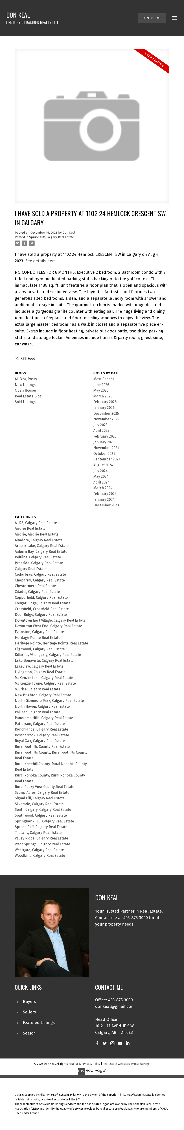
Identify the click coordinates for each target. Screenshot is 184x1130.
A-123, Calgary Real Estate (36, 523)
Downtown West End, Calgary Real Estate (48, 626)
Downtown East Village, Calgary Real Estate (50, 620)
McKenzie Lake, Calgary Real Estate (44, 678)
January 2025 (103, 442)
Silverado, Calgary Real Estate (39, 804)
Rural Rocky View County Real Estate (44, 787)
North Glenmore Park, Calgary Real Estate (49, 700)
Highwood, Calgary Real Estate (40, 649)
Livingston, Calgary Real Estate (40, 672)
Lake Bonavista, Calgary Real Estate (44, 660)
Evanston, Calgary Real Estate (39, 632)
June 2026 (101, 385)
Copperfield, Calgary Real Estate (41, 597)
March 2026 (102, 396)
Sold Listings (25, 402)
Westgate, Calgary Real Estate (39, 850)
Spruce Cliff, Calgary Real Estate (51, 237)
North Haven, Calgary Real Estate (42, 706)
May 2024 (101, 476)
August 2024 (103, 465)
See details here (40, 260)
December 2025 (106, 413)
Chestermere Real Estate (35, 586)
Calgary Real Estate (31, 569)
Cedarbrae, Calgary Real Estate (40, 574)
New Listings (25, 385)
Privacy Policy (91, 1063)
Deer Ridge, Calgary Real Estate (41, 614)
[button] (152, 18)
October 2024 (104, 453)
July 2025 (100, 425)
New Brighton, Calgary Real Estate (43, 695)
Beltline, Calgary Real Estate (38, 557)
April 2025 (101, 430)
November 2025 (106, 419)
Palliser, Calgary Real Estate (37, 712)
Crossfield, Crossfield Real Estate (42, 609)
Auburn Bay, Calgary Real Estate (41, 551)
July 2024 (100, 471)
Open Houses (26, 390)
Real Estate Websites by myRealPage (126, 1063)
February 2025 (104, 436)
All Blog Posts (26, 379)
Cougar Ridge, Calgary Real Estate (42, 603)
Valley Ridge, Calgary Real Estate (41, 838)
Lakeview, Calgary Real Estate (39, 666)
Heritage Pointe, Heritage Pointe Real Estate (51, 643)
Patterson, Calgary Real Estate (40, 724)
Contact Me (151, 18)
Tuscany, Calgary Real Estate (38, 833)
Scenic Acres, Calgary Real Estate (42, 792)
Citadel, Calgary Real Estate (37, 592)
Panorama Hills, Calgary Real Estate (44, 718)
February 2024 (105, 494)
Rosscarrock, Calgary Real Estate (42, 735)
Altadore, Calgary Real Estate (39, 540)
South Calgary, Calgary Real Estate (43, 809)
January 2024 (104, 499)
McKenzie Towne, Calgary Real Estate (45, 683)
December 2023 (106, 505)
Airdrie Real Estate (30, 528)
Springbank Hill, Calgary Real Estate (44, 821)
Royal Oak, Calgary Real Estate (40, 741)
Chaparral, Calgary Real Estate (40, 580)
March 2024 (102, 488)
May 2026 (101, 390)
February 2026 (105, 402)
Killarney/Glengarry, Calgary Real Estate (48, 655)
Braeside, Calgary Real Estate (39, 563)
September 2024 (106, 459)
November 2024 (106, 448)
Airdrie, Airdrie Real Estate (37, 534)
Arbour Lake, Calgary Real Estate (42, 546)
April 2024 (101, 482)
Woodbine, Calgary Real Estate (40, 855)
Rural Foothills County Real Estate (42, 746)
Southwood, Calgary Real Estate (41, 815)
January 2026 (104, 408)
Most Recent (103, 379)
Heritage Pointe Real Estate (37, 637)
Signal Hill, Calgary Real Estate (40, 798)
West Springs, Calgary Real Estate (42, 844)
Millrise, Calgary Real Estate (37, 689)
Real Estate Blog (28, 396)
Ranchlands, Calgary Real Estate (41, 729)
